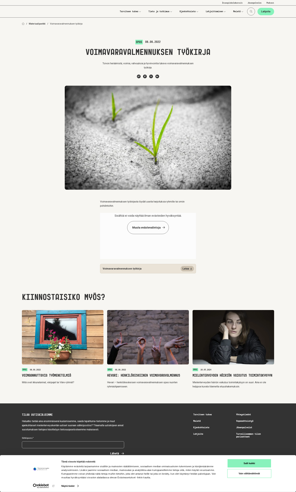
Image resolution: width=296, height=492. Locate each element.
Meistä (237, 11)
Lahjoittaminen (214, 11)
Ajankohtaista (188, 11)
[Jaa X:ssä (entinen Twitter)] (151, 76)
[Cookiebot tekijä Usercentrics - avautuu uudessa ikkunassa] (40, 486)
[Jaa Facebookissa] (145, 76)
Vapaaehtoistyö (244, 421)
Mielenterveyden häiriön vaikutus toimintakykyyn (232, 376)
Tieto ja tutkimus (158, 11)
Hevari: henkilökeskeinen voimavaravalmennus (143, 376)
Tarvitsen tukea (129, 11)
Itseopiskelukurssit (232, 3)
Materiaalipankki (37, 23)
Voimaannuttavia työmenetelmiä (46, 376)
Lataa (186, 268)
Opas (139, 42)
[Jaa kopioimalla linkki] (139, 76)
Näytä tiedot (67, 486)
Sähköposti (27, 438)
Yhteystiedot (243, 414)
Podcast (270, 3)
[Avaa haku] (251, 11)
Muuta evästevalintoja (146, 227)
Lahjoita (265, 11)
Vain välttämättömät (249, 473)
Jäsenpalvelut (255, 3)
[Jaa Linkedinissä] (157, 76)
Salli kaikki (249, 463)
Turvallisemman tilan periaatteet (248, 435)
